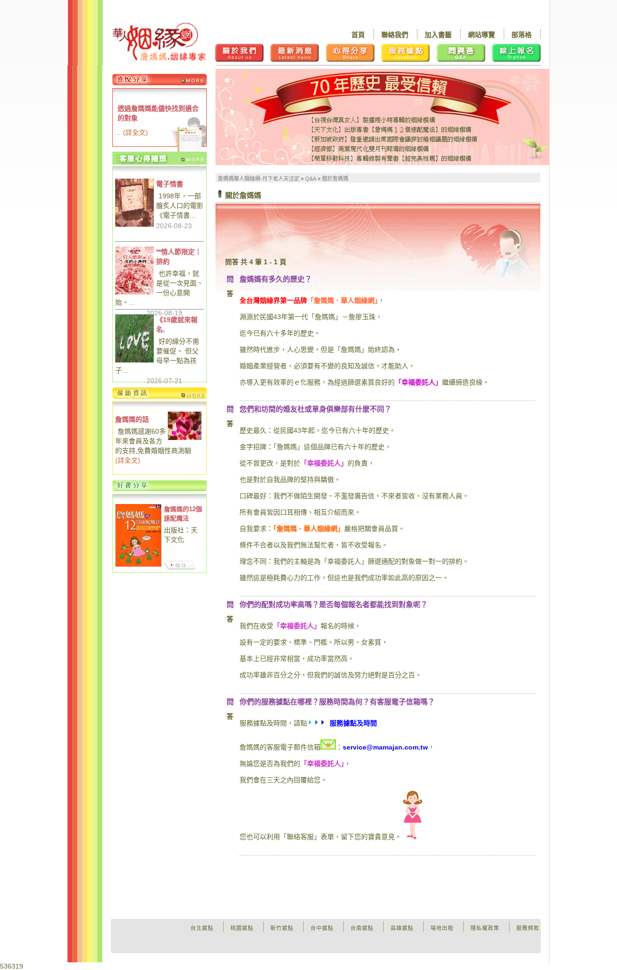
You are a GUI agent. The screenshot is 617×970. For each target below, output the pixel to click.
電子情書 (169, 184)
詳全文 (135, 132)
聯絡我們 (394, 35)
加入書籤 (438, 35)
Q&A (310, 178)
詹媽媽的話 (132, 419)
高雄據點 (402, 928)
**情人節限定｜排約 (178, 256)
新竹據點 (282, 928)
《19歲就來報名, (177, 324)
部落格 (521, 35)
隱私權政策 (484, 928)
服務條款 (527, 928)
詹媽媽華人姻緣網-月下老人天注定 (258, 178)
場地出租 (442, 928)
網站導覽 (481, 35)
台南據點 (362, 928)
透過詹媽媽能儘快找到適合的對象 (158, 113)
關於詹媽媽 (335, 178)
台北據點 (202, 928)
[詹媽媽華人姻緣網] (158, 42)
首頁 (358, 35)
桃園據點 (242, 928)
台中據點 (322, 928)
